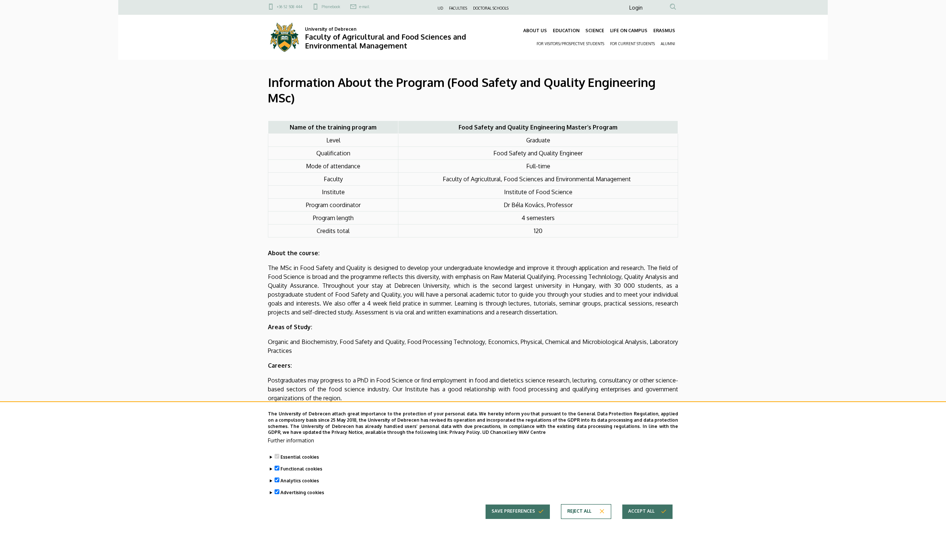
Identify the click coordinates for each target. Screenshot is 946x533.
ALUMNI (668, 43)
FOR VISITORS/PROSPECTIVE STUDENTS (570, 43)
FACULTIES (458, 8)
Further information (291, 440)
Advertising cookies (302, 492)
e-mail (364, 6)
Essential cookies (299, 457)
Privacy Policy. (465, 432)
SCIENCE (594, 30)
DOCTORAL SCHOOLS (490, 8)
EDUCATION (566, 30)
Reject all (579, 511)
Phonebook (330, 6)
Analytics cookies (299, 480)
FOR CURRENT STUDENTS (632, 43)
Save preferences (513, 511)
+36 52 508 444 (289, 6)
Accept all (641, 511)
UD (440, 8)
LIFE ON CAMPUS (628, 30)
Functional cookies (301, 469)
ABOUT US (535, 30)
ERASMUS (664, 30)
